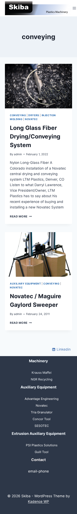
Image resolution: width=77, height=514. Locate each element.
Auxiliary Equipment (25, 283)
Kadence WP (38, 501)
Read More (21, 216)
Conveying (18, 115)
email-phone (38, 471)
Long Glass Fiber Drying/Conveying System (35, 136)
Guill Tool (41, 452)
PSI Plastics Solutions (41, 445)
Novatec (31, 119)
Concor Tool (42, 419)
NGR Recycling (41, 379)
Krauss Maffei (42, 373)
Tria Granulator (42, 412)
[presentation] (38, 86)
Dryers (33, 115)
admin (18, 154)
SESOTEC (41, 426)
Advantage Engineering (42, 399)
